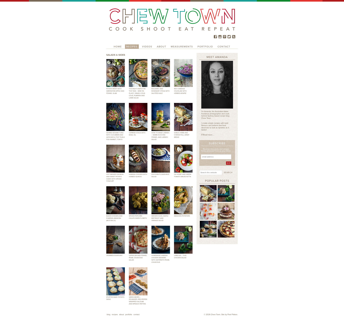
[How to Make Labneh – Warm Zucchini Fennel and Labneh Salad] (160, 117)
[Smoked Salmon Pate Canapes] (208, 229)
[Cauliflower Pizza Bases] (226, 229)
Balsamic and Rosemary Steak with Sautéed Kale (160, 91)
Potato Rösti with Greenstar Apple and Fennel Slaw (115, 91)
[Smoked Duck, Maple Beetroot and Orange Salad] (160, 200)
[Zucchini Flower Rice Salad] (160, 159)
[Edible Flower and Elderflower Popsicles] (208, 211)
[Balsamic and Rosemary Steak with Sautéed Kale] (160, 73)
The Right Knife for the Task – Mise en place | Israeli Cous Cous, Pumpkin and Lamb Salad (137, 93)
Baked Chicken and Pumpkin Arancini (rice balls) (114, 218)
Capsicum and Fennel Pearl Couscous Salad (138, 257)
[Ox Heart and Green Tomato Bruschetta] (183, 159)
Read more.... (207, 135)
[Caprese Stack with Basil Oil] (138, 117)
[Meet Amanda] (217, 85)
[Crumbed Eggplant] (115, 240)
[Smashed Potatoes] (183, 200)
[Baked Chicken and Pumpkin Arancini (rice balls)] (115, 200)
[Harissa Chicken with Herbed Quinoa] (138, 159)
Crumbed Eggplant (114, 255)
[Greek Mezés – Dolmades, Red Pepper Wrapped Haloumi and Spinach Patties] (138, 281)
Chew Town (215, 314)
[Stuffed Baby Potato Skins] (115, 281)
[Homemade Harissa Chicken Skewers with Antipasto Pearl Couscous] (160, 240)
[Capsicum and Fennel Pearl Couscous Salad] (138, 240)
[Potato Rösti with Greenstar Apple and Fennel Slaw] (115, 73)
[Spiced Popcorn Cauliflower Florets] (138, 200)
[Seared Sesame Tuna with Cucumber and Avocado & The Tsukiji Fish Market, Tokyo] (115, 117)
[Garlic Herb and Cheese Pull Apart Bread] (183, 117)
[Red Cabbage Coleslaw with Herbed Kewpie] (183, 73)
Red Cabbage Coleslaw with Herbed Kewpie (180, 91)
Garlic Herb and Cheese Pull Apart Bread (181, 135)
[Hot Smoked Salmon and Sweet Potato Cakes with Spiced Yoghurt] (115, 159)
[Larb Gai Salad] (226, 193)
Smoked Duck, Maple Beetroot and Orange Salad (159, 218)
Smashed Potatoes (182, 216)
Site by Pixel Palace (229, 314)
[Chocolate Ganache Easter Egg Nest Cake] (226, 211)
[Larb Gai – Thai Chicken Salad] (183, 240)
